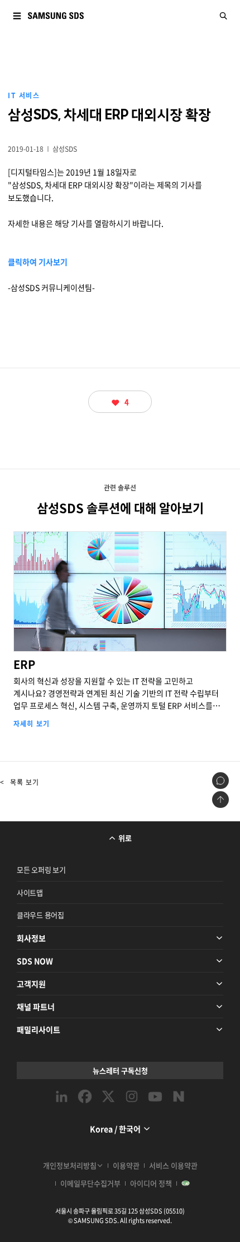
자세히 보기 (31, 723)
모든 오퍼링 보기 (41, 869)
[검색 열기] (223, 15)
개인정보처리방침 (70, 1165)
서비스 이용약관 (173, 1165)
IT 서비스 (24, 95)
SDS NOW (35, 960)
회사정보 (31, 937)
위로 (125, 837)
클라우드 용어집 (40, 914)
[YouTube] (155, 1096)
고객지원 (31, 983)
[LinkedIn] (61, 1096)
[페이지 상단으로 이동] (220, 799)
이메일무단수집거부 (90, 1183)
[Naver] (179, 1096)
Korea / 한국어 (115, 1128)
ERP (24, 664)
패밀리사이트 (38, 1029)
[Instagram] (132, 1096)
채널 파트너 (36, 1006)
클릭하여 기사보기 (38, 261)
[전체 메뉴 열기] (16, 15)
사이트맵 (30, 892)
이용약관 (126, 1165)
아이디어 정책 (151, 1183)
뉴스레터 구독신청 (120, 1070)
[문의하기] (220, 780)
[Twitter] (108, 1096)
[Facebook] (85, 1096)
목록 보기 (19, 782)
